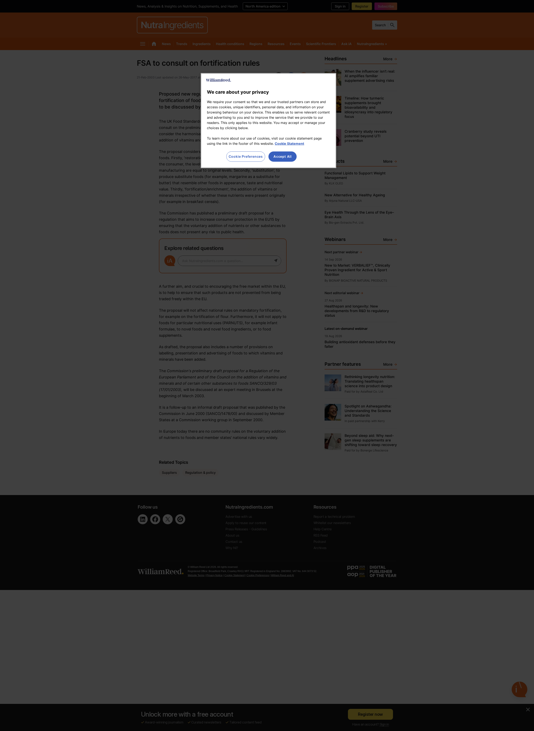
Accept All (282, 156)
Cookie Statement (289, 143)
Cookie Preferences (246, 156)
